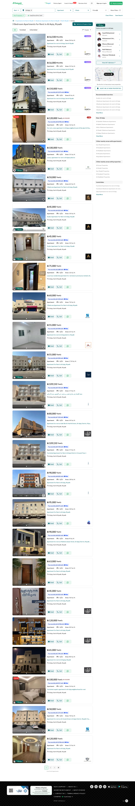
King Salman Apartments (103, 156)
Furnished (23, 30)
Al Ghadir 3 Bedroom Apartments (105, 130)
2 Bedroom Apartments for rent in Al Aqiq (108, 104)
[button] (16, 10)
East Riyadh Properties (102, 171)
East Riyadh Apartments (103, 145)
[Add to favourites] (43, 55)
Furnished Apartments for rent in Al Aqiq (107, 186)
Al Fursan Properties (102, 165)
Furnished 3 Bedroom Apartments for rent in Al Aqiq (109, 188)
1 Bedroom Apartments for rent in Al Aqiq (108, 101)
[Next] (59, 767)
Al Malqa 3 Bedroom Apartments (105, 133)
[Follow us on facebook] (91, 788)
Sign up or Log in (101, 3)
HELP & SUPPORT (60, 786)
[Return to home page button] (17, 3)
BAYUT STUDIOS (79, 790)
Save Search (119, 15)
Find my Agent (57, 3)
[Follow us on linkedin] (100, 788)
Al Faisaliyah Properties (102, 174)
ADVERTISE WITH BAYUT (62, 790)
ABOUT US (72, 786)
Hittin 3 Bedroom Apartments (104, 127)
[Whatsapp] (67, 54)
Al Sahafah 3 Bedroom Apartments (106, 121)
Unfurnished (33, 30)
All (15, 30)
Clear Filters (109, 15)
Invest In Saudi (70, 3)
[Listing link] (52, 46)
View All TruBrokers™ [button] (109, 62)
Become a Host (83, 3)
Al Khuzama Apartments (103, 153)
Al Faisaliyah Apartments (103, 147)
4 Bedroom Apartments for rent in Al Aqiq (108, 107)
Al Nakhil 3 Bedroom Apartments (105, 124)
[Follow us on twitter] (96, 788)
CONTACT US (60, 793)
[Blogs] (47, 3)
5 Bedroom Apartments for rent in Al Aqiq (108, 110)
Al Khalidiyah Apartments (103, 150)
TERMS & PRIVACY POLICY (76, 793)
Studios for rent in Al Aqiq (103, 98)
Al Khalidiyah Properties (103, 177)
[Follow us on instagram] (104, 788)
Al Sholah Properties (102, 168)
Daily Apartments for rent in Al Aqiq (106, 191)
